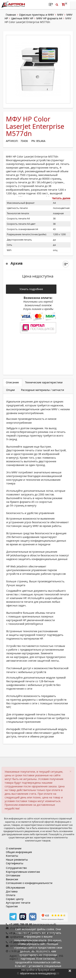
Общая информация (19, 852)
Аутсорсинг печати (18, 902)
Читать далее (61, 198)
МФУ (60, 14)
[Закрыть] (69, 970)
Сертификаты (14, 863)
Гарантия (12, 906)
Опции (10, 390)
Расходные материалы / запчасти (42, 390)
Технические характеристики (44, 382)
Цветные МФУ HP (22, 18)
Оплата (10, 895)
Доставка (12, 891)
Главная (11, 14)
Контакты (12, 855)
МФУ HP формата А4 (49, 18)
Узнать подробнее (31, 289)
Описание (12, 382)
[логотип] (13, 4)
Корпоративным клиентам (23, 871)
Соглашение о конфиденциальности (29, 883)
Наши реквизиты (17, 859)
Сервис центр (15, 899)
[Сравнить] (65, 264)
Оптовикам (13, 875)
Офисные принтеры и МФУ (36, 14)
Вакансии (12, 879)
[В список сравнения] (50, 4)
